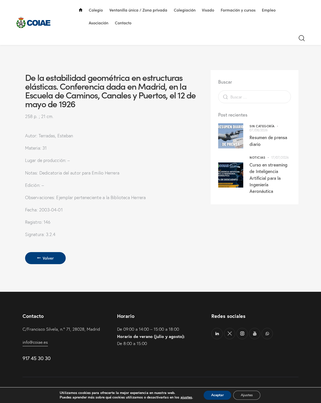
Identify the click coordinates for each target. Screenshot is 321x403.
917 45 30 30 (36, 358)
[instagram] (242, 333)
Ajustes (247, 395)
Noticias (257, 157)
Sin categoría (262, 126)
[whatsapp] (267, 333)
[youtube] (254, 333)
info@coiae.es (35, 342)
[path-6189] (229, 333)
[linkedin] (217, 333)
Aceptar (217, 395)
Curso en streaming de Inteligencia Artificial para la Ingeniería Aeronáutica (268, 178)
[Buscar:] (254, 97)
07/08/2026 (259, 130)
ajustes (186, 397)
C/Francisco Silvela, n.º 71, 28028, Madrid (61, 329)
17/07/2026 (280, 157)
